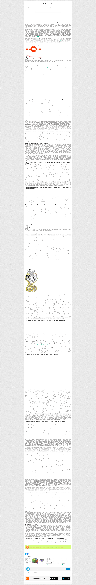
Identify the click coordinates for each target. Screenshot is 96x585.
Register (33, 7)
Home (26, 7)
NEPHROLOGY (35, 572)
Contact (51, 7)
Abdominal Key (48, 4)
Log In (29, 7)
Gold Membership (46, 7)
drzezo (32, 572)
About (41, 7)
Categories (37, 7)
